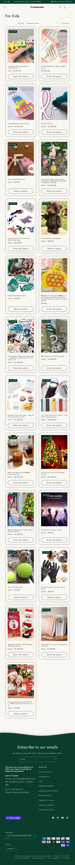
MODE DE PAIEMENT (46, 786)
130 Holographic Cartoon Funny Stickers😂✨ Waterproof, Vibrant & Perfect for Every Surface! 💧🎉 (20, 358)
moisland (22, 856)
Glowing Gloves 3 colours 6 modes (51, 530)
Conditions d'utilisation (47, 810)
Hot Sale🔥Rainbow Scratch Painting (18, 124)
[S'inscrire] (54, 759)
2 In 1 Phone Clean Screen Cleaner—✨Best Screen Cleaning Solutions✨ (54, 416)
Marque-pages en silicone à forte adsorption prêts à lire (54, 645)
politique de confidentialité (48, 791)
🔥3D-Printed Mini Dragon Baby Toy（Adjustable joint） (18, 67)
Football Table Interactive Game (17, 296)
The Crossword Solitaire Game (16, 179)
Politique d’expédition (53, 858)
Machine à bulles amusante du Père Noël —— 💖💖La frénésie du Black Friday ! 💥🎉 (20, 703)
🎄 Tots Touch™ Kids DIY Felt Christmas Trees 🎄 (53, 473)
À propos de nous (45, 772)
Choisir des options (20, 76)
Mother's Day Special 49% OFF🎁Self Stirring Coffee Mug (19, 473)
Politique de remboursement (62, 856)
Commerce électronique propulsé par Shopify (38, 856)
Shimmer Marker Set (47, 124)
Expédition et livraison (46, 800)
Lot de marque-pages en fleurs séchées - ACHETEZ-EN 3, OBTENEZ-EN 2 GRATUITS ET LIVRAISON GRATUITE (53, 181)
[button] (4, 7)
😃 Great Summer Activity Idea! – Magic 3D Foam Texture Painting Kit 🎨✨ (21, 416)
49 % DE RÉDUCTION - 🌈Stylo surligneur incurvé (53, 67)
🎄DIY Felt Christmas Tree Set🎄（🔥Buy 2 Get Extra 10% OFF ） (20, 530)
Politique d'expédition (46, 805)
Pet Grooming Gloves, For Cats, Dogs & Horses (53, 588)
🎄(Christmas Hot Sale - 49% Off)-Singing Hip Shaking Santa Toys (20, 645)
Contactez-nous (44, 777)
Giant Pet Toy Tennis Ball (15, 587)
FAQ (40, 781)
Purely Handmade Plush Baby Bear (51, 238)
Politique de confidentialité (22, 858)
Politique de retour (45, 795)
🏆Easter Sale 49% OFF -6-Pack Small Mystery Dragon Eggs (19, 239)
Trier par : (21, 23)
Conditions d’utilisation (38, 858)
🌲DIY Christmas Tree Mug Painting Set (52, 356)
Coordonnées (66, 858)
